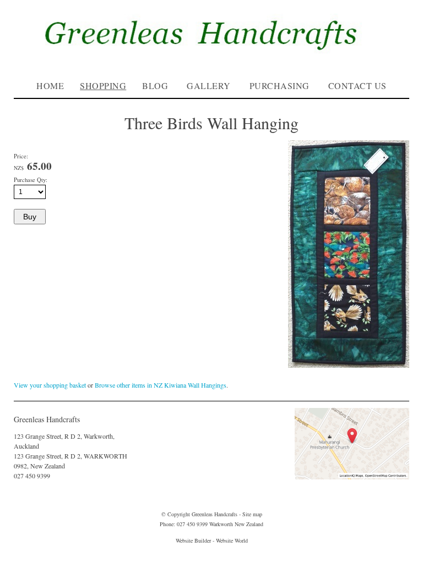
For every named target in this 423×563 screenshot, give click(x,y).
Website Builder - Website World (212, 540)
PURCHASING (280, 85)
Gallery (209, 85)
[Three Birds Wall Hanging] (348, 365)
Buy (29, 216)
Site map (252, 514)
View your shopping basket (50, 384)
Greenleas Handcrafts (214, 514)
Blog (155, 85)
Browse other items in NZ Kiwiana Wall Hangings (160, 384)
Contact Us (357, 85)
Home (50, 85)
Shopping (103, 85)
